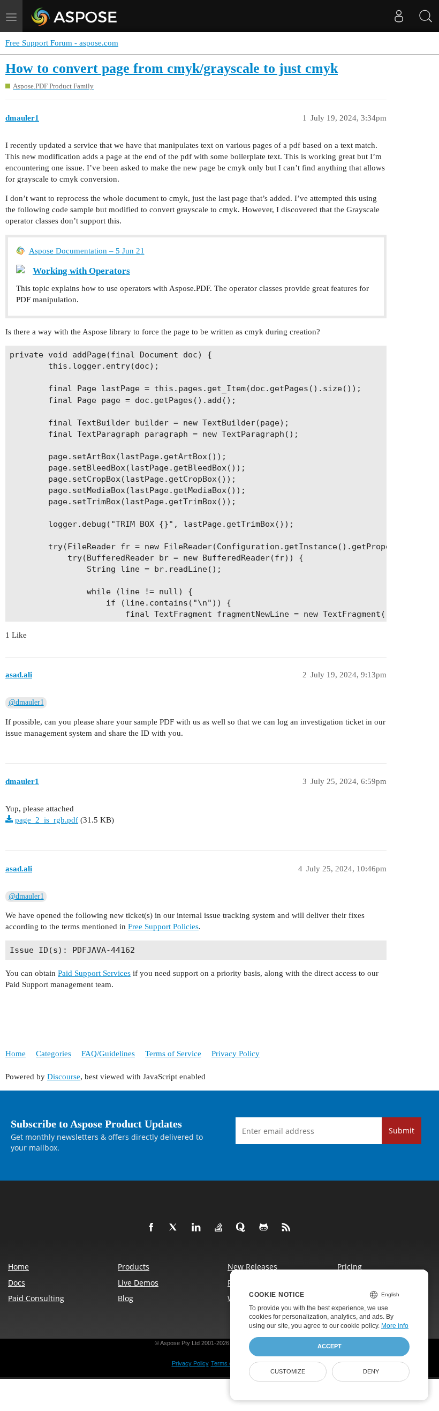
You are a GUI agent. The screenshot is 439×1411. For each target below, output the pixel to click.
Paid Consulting (36, 1298)
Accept (329, 1346)
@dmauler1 (26, 702)
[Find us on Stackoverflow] (221, 1228)
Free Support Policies (163, 926)
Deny (371, 1371)
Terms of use (228, 1363)
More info (394, 1326)
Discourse (63, 1076)
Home (15, 1053)
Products (133, 1266)
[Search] (425, 16)
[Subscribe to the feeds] (288, 1228)
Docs (16, 1283)
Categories (53, 1053)
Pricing (349, 1266)
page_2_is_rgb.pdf (46, 820)
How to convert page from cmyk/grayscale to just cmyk (171, 68)
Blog (125, 1298)
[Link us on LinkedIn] (198, 1228)
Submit (401, 1130)
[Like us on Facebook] (153, 1228)
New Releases (252, 1266)
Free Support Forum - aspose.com (61, 43)
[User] (398, 16)
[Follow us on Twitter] (176, 1228)
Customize (287, 1371)
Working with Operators (81, 271)
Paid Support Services (94, 973)
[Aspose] (75, 16)
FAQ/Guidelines (108, 1053)
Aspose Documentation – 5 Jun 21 (87, 251)
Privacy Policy (235, 1053)
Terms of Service (173, 1053)
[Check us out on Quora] (243, 1228)
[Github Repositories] (266, 1228)
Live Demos (138, 1283)
